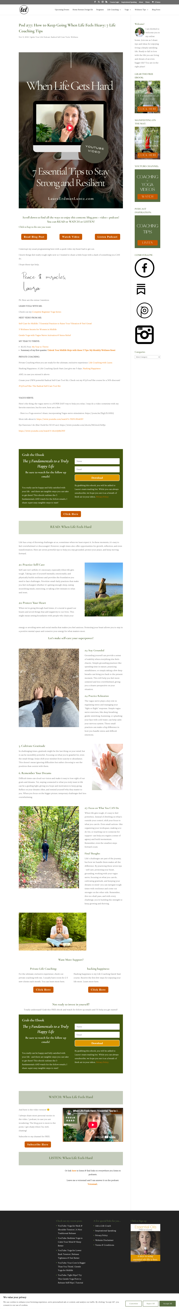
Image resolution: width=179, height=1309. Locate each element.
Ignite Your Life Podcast (40, 37)
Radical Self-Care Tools (60, 37)
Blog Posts (156, 10)
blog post (92, 217)
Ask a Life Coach (103, 1226)
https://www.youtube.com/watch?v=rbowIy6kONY (42, 431)
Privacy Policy (102, 497)
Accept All (167, 1304)
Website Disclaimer (104, 1240)
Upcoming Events (62, 10)
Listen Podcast (107, 237)
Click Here (70, 514)
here (74, 1170)
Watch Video (71, 237)
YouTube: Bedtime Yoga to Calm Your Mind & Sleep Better (70, 1242)
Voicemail (92, 1184)
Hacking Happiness (92, 368)
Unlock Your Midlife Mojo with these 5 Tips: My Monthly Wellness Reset (81, 350)
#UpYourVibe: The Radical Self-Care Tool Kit (40, 386)
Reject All (151, 1304)
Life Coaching (113, 10)
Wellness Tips (140, 10)
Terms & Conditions (104, 1245)
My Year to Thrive (40, 347)
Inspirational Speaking (129, 2)
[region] (89, 1301)
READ (61, 221)
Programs (100, 10)
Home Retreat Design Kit (83, 10)
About (141, 2)
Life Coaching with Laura (100, 362)
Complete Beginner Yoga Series (46, 312)
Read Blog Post (34, 237)
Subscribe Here (37, 1144)
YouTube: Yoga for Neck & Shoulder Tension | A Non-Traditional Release (70, 1230)
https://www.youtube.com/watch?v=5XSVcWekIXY (60, 419)
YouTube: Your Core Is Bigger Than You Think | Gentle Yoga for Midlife (71, 1267)
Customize (133, 1304)
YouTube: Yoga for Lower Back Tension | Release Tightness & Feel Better (69, 1254)
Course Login (114, 2)
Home (147, 2)
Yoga (127, 10)
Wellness (74, 37)
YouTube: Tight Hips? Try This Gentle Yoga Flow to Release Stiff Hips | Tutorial (70, 1279)
